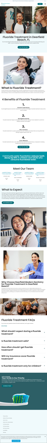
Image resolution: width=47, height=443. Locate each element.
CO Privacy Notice (6, 426)
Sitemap (4, 432)
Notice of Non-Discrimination (8, 422)
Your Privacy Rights (16, 440)
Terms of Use (5, 420)
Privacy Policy (5, 416)
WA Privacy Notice (6, 428)
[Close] (45, 436)
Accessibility (5, 430)
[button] (45, 4)
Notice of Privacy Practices (7, 418)
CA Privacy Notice (6, 424)
